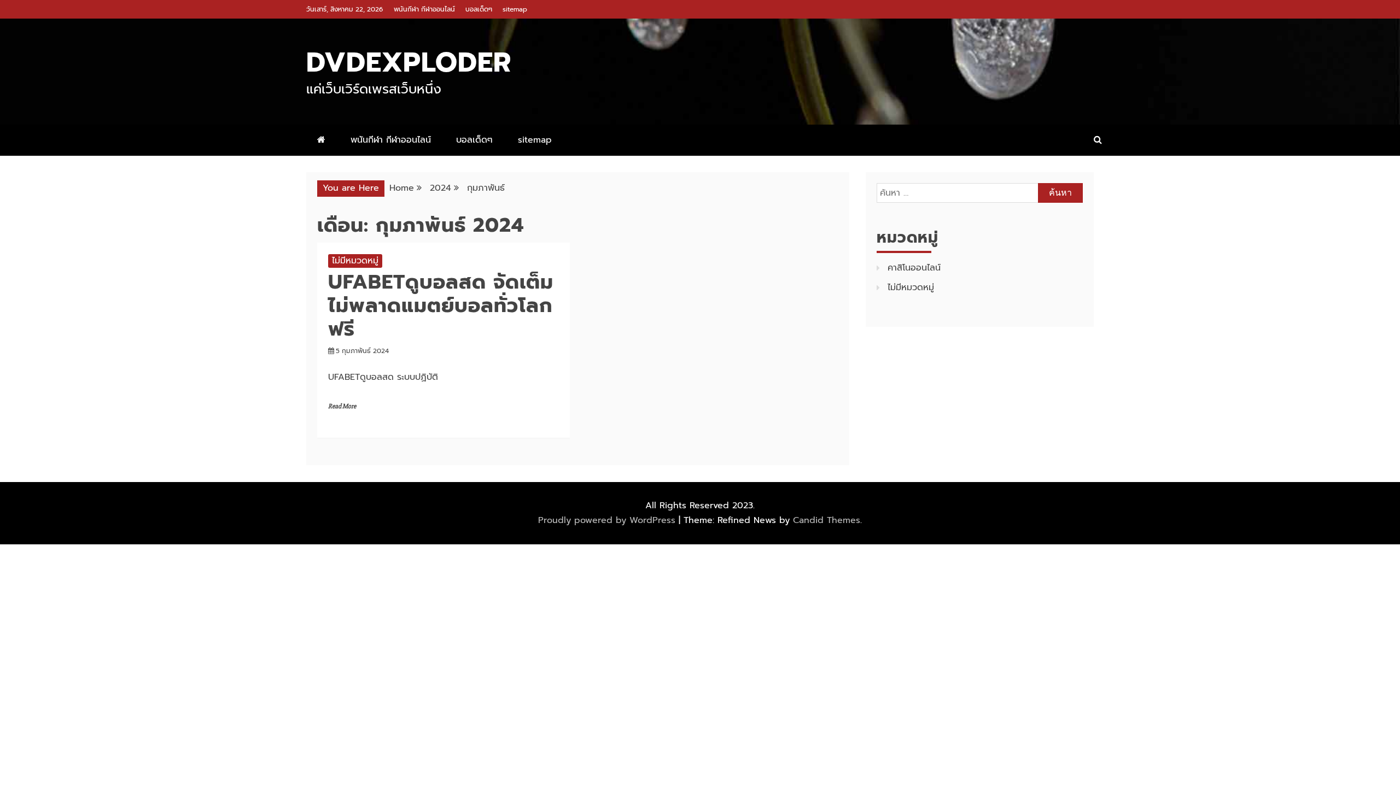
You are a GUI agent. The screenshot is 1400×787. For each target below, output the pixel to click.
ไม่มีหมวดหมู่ (355, 260)
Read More (342, 406)
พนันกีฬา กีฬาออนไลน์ (424, 9)
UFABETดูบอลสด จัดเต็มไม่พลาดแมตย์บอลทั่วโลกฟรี (440, 305)
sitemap (515, 9)
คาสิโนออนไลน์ (914, 267)
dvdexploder (408, 62)
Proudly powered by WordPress (608, 520)
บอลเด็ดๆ (478, 9)
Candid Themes (826, 520)
